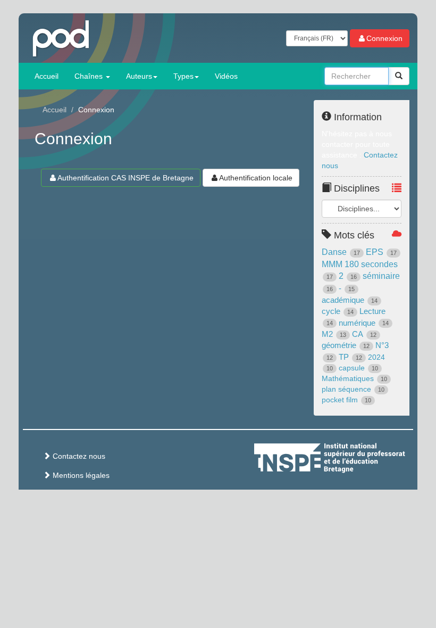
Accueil (46, 76)
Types (183, 76)
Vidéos (226, 76)
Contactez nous (78, 456)
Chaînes (89, 76)
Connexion (384, 38)
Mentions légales (80, 475)
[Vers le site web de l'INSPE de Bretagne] (349, 456)
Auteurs (139, 76)
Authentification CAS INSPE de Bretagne (125, 177)
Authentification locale (255, 177)
